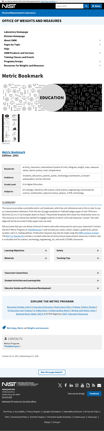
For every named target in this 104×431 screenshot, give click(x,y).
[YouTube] (82, 385)
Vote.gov (56, 422)
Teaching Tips (63, 258)
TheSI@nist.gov (35, 229)
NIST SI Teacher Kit (15, 236)
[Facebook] (65, 385)
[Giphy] (88, 385)
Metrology (11, 328)
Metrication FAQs (63, 307)
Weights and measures (38, 328)
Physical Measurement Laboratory (19, 12)
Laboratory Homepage (16, 31)
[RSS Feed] (93, 385)
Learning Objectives (14, 250)
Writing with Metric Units (83, 310)
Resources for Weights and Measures (24, 65)
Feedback (94, 393)
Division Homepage (14, 36)
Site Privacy (8, 411)
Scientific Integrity (37, 417)
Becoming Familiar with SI (19, 307)
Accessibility (20, 411)
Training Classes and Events (19, 57)
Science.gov (92, 417)
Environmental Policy (19, 417)
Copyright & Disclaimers (51, 411)
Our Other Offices (29, 401)
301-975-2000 (7, 397)
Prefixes (76, 307)
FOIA (7, 417)
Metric (20, 328)
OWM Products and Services (19, 52)
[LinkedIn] (71, 385)
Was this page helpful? (52, 372)
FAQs (6, 48)
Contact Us (18, 401)
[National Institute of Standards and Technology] (20, 384)
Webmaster (6, 401)
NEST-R (41, 313)
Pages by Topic (12, 44)
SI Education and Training (20, 310)
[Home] (9, 6)
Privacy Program (33, 411)
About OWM (10, 40)
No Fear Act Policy (91, 411)
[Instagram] (77, 385)
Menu (97, 6)
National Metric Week (26, 313)
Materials (9, 258)
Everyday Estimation (43, 307)
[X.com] (60, 385)
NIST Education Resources (75, 313)
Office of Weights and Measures (31, 20)
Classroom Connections (16, 272)
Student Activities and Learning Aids (22, 280)
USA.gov (47, 422)
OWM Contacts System (88, 233)
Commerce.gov (79, 417)
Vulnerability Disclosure (73, 411)
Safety (60, 250)
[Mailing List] (99, 385)
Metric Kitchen (89, 307)
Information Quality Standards (59, 417)
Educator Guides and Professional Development (28, 288)
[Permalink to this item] (20, 155)
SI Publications (40, 310)
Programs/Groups (13, 61)
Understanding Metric (59, 310)
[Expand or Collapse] (100, 40)
